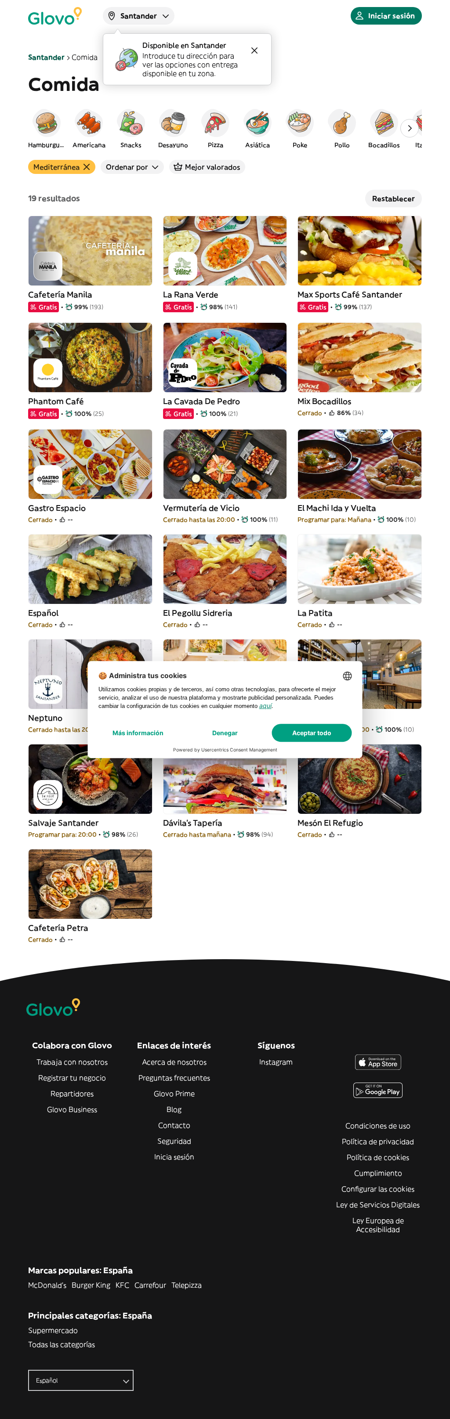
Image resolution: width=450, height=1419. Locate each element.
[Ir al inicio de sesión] (55, 16)
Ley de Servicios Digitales (378, 1204)
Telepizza (186, 1285)
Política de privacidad (378, 1141)
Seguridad (174, 1141)
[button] (46, 128)
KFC (122, 1285)
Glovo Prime (174, 1093)
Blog (174, 1109)
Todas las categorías (61, 1344)
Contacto (174, 1125)
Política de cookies (378, 1157)
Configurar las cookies (377, 1188)
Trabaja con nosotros (72, 1062)
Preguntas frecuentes (174, 1077)
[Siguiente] (409, 128)
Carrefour (150, 1285)
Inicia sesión (174, 1156)
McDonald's (47, 1285)
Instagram (276, 1062)
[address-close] (254, 50)
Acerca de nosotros (174, 1062)
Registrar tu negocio (72, 1077)
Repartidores (72, 1093)
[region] (225, 128)
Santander (46, 57)
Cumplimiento (378, 1173)
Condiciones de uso (377, 1125)
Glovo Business (72, 1109)
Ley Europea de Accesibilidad (378, 1225)
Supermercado (53, 1330)
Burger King (91, 1285)
